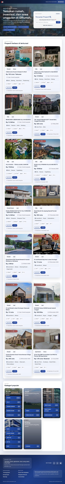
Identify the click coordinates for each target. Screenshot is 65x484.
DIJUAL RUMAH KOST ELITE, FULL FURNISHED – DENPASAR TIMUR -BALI (18, 211)
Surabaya (45, 362)
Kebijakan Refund (22, 474)
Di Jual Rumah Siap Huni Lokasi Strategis (45, 259)
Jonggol (50, 315)
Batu (44, 127)
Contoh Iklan (21, 476)
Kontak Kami (6, 474)
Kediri (18, 125)
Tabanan (13, 125)
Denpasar (13, 218)
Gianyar (13, 170)
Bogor (44, 218)
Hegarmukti (9, 269)
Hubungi (14, 87)
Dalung (53, 79)
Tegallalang (19, 170)
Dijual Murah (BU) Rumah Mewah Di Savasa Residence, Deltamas (18, 260)
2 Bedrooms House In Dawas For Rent (16, 72)
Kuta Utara (19, 80)
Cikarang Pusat (23, 267)
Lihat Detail (9, 87)
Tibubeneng (26, 80)
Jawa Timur (39, 127)
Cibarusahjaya (10, 364)
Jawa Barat (39, 218)
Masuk (61, 2)
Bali (9, 80)
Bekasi (16, 267)
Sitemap (5, 476)
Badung (13, 80)
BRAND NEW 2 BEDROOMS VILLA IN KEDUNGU (18, 119)
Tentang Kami (6, 472)
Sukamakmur (51, 218)
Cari (58, 22)
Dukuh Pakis (52, 362)
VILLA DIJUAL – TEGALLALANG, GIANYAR (17, 164)
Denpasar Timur (21, 218)
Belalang (23, 125)
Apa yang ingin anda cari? (47, 19)
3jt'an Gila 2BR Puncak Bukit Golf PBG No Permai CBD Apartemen (45, 355)
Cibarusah (22, 362)
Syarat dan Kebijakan (23, 472)
